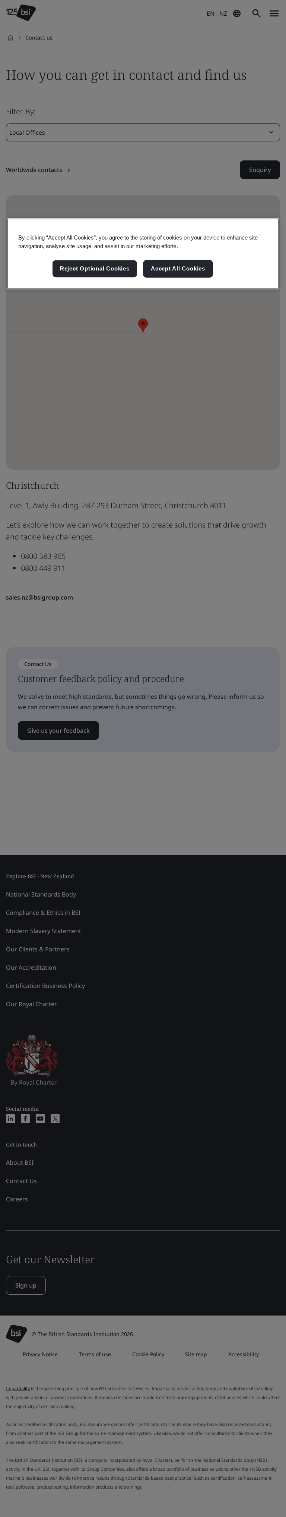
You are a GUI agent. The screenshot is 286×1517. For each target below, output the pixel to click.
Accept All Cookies (178, 268)
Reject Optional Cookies (95, 268)
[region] (143, 253)
